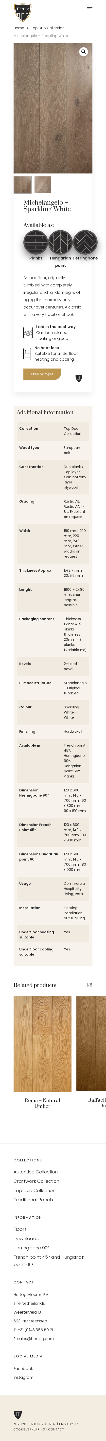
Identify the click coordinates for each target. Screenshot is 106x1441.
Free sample (42, 374)
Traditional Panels (33, 1200)
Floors (20, 1229)
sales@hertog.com (35, 1339)
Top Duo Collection (48, 27)
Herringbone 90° (31, 1248)
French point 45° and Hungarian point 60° (49, 1261)
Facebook (23, 1368)
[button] (83, 51)
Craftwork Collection (36, 1181)
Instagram (23, 1377)
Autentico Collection (36, 1172)
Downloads (26, 1238)
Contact (56, 1429)
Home (19, 27)
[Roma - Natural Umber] (42, 1044)
